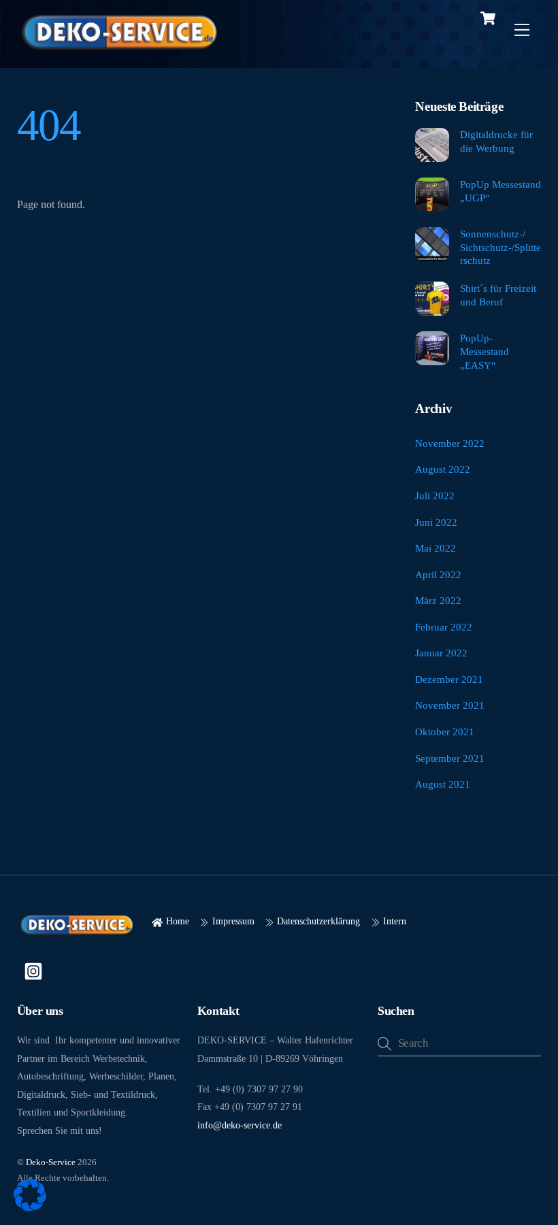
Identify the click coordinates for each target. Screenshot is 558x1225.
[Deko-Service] (119, 50)
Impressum (232, 921)
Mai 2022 (435, 548)
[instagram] (35, 969)
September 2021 (450, 758)
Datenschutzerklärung (317, 921)
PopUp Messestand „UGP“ (500, 190)
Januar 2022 (441, 652)
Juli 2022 (435, 495)
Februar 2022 (443, 627)
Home (175, 921)
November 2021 (450, 705)
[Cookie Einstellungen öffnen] (30, 1207)
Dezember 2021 (449, 679)
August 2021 (442, 784)
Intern (393, 921)
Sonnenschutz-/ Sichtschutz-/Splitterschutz (500, 247)
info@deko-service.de (239, 1125)
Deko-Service (51, 1162)
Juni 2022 (436, 522)
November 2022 (450, 443)
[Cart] (488, 18)
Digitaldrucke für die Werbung (496, 141)
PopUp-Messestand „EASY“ (484, 351)
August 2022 (442, 469)
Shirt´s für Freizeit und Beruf (498, 294)
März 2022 (438, 600)
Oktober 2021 (444, 731)
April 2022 (438, 574)
